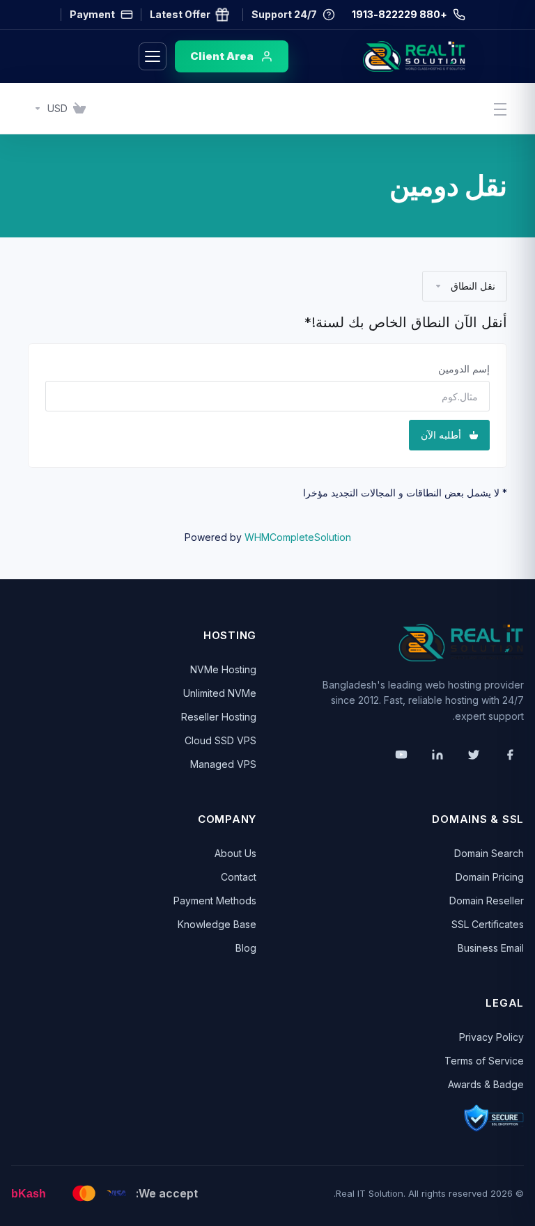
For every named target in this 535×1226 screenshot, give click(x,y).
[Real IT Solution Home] (385, 56)
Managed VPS (223, 764)
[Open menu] (152, 56)
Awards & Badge (486, 1084)
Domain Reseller (486, 900)
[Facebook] (510, 755)
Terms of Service (484, 1061)
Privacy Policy (491, 1037)
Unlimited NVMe (219, 693)
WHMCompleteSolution (298, 537)
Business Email (491, 948)
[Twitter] (474, 755)
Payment (92, 14)
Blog (245, 948)
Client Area (222, 56)
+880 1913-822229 (399, 14)
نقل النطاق (473, 286)
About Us (235, 853)
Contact (238, 877)
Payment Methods (214, 900)
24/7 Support (284, 14)
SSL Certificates (487, 924)
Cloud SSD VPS (220, 740)
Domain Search (489, 853)
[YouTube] (401, 755)
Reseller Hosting (218, 717)
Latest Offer (180, 14)
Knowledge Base (217, 924)
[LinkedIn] (437, 755)
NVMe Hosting (223, 669)
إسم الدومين (464, 369)
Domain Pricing (490, 877)
